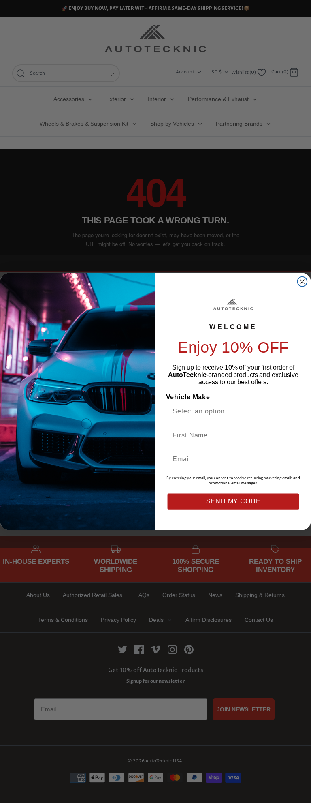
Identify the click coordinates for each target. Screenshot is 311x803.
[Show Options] (292, 411)
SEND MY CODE (233, 501)
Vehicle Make (188, 397)
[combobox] (230, 411)
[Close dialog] (302, 282)
